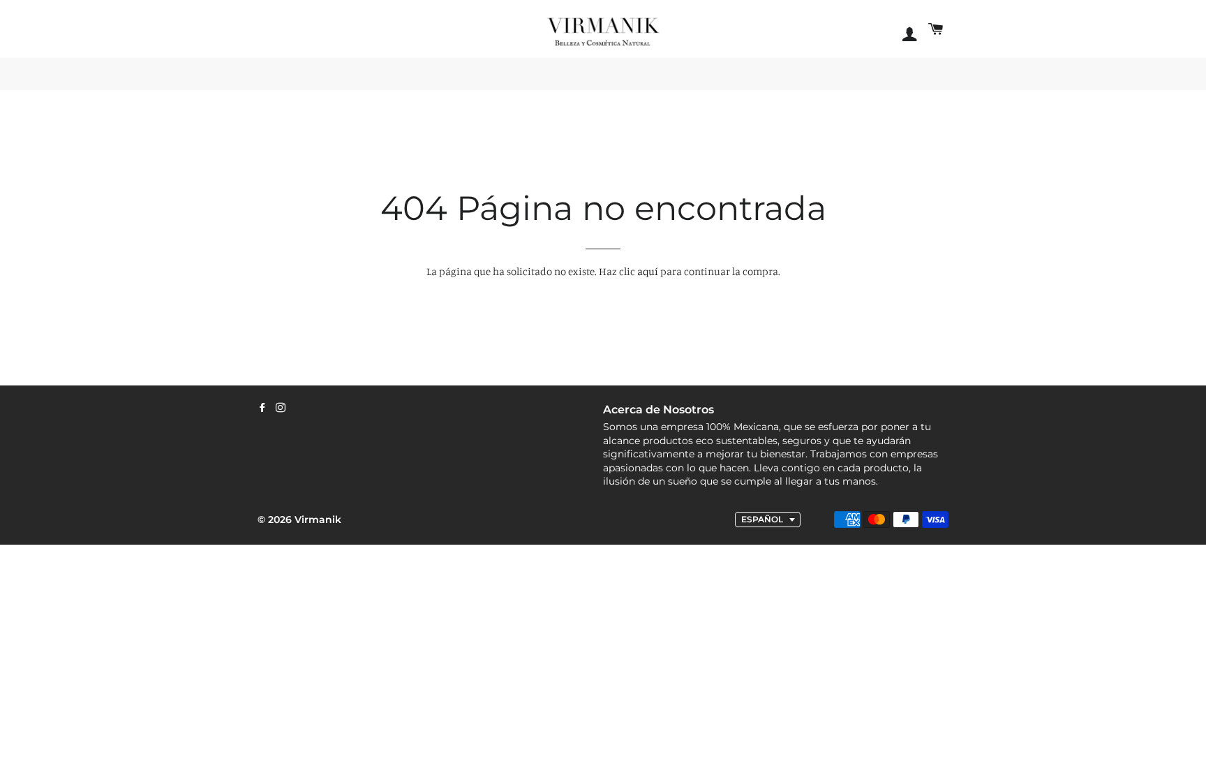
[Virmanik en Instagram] (280, 408)
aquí (647, 271)
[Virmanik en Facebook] (262, 408)
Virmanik (318, 519)
